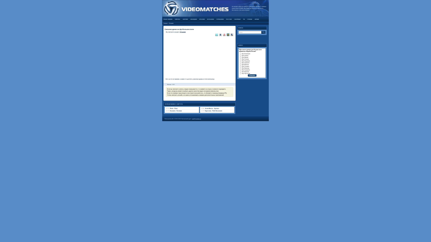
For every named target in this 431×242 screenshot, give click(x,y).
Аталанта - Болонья (176, 111)
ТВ (244, 19)
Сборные (237, 19)
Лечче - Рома (173, 108)
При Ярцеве (245, 57)
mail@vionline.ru (196, 118)
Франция (193, 19)
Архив (257, 19)
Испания (210, 19)
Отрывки (171, 23)
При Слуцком (245, 66)
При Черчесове (246, 73)
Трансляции (167, 19)
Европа (177, 19)
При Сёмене (245, 55)
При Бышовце (245, 68)
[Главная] (196, 8)
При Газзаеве (245, 59)
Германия (220, 19)
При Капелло (245, 64)
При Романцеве (246, 53)
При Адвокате (246, 62)
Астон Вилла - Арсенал (212, 108)
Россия (229, 19)
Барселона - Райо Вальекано (213, 111)
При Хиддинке (246, 61)
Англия (185, 19)
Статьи (249, 19)
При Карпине (245, 71)
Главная (165, 23)
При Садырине (246, 69)
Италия (202, 19)
